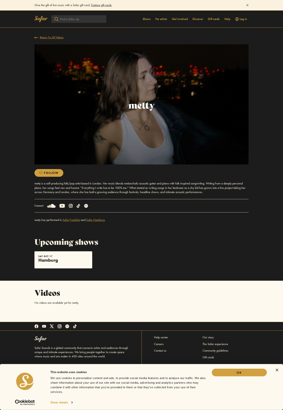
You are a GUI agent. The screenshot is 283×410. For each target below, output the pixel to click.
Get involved (180, 19)
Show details (59, 402)
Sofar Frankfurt (71, 220)
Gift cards (214, 19)
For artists (161, 19)
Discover (198, 19)
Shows (147, 19)
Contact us (160, 351)
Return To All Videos (52, 37)
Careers (159, 344)
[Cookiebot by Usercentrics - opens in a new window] (25, 402)
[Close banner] (277, 370)
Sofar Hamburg (95, 220)
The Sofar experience (215, 344)
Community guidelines (215, 351)
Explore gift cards (101, 5)
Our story (208, 337)
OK (239, 373)
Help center (161, 337)
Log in (243, 19)
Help (227, 19)
